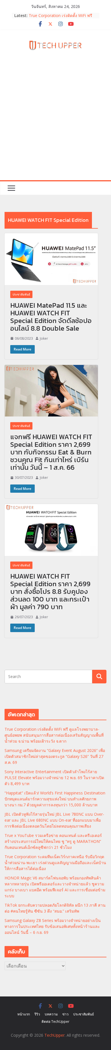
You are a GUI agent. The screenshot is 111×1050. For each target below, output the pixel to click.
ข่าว (65, 1014)
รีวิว (37, 1014)
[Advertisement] (55, 122)
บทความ (51, 1014)
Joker (44, 338)
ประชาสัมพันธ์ (21, 294)
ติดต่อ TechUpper (55, 1021)
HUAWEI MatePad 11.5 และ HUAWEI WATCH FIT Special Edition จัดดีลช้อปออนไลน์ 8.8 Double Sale (51, 316)
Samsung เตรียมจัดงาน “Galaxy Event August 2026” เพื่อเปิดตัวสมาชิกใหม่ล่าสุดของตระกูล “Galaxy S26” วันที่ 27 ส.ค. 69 (55, 756)
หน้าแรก (23, 1014)
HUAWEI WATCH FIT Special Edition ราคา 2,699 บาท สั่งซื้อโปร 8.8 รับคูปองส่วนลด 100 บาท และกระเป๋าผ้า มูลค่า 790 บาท (50, 591)
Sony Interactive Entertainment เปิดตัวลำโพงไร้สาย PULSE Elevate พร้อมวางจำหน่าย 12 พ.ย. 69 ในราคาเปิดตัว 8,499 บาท (54, 777)
